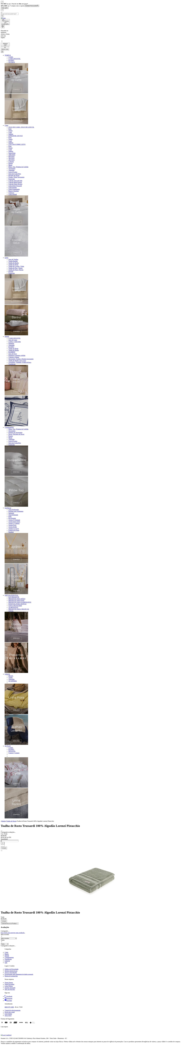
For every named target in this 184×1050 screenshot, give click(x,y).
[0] (2, 52)
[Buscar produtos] (2, 16)
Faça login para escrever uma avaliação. (13, 933)
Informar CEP (5, 44)
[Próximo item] (2, 10)
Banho (4, 821)
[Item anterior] (2, 2)
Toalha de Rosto (11, 821)
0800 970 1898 (9, 1007)
